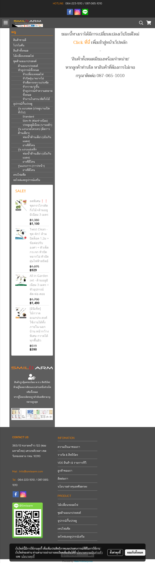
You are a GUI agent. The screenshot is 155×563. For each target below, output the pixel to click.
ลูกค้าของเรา (65, 470)
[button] (140, 23)
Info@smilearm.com (31, 471)
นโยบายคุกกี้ (28, 556)
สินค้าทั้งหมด (20, 50)
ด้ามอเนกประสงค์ (28, 66)
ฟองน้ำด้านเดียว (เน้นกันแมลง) (37, 139)
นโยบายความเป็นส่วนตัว (89, 552)
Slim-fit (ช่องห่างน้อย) (35, 120)
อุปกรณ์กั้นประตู (22, 103)
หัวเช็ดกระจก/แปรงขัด (36, 82)
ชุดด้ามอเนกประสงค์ (24, 61)
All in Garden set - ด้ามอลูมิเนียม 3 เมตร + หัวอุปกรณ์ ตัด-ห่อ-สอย (39, 285)
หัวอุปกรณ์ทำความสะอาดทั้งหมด (38, 93)
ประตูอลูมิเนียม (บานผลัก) (37, 125)
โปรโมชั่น (18, 45)
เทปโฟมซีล (19, 174)
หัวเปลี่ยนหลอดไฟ (33, 74)
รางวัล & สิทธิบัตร (68, 454)
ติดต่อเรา (63, 478)
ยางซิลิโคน (29, 145)
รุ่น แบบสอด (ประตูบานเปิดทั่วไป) (34, 110)
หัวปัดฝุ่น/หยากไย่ (33, 78)
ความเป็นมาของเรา (69, 447)
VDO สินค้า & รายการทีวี (72, 462)
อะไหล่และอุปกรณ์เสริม (26, 180)
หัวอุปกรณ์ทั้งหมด (28, 70)
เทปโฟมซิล (64, 528)
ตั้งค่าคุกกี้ (115, 552)
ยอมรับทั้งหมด (135, 552)
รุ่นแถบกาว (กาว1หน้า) (31, 166)
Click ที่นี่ (81, 42)
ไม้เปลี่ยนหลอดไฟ (23, 56)
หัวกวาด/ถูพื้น (31, 86)
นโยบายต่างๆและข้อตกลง (72, 486)
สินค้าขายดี (19, 40)
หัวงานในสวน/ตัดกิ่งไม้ (36, 99)
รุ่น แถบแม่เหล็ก (27, 149)
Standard (28, 116)
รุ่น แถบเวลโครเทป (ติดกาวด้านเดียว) (34, 131)
